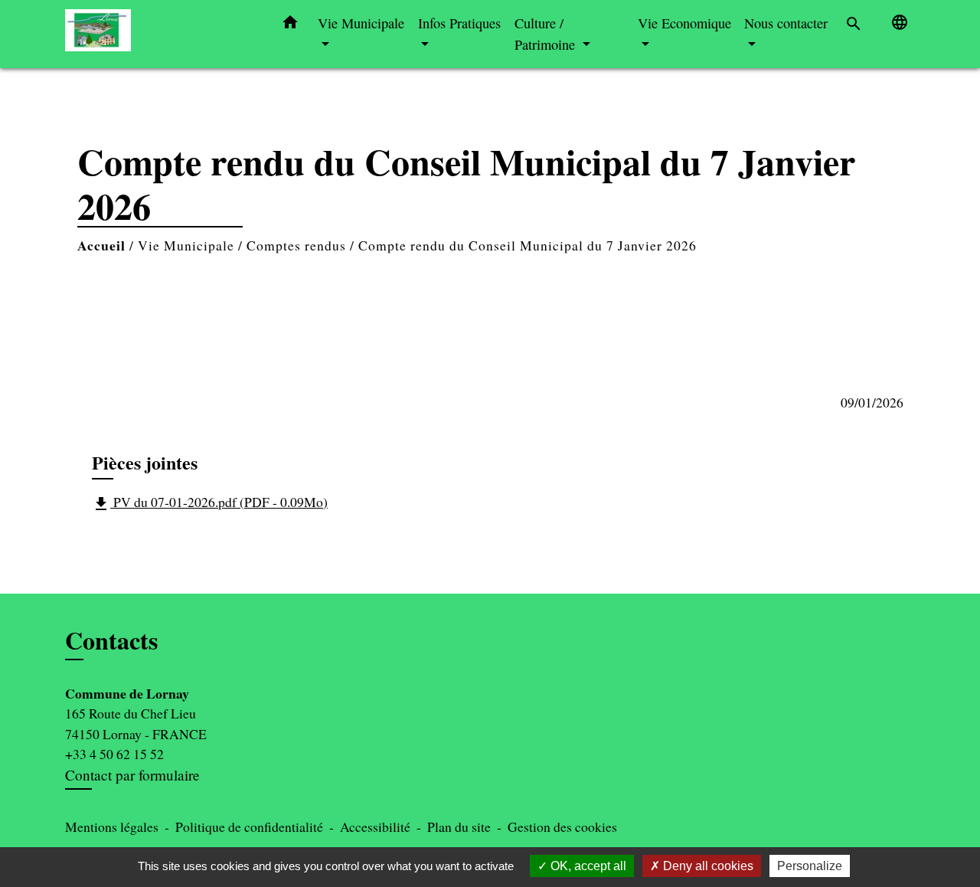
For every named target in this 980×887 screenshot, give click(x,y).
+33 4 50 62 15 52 (114, 754)
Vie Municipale (186, 245)
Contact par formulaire (132, 774)
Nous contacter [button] (786, 23)
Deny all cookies (706, 865)
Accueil (101, 245)
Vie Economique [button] (684, 23)
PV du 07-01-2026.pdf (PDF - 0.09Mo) (210, 503)
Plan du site (459, 826)
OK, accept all (586, 865)
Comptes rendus (296, 245)
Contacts (111, 640)
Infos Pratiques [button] (459, 23)
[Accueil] (160, 34)
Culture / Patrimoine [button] (546, 34)
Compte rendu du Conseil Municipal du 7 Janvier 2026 (527, 245)
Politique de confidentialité (249, 826)
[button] (290, 25)
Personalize (809, 865)
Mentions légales (111, 826)
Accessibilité (375, 826)
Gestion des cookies (562, 826)
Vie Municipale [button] (361, 23)
